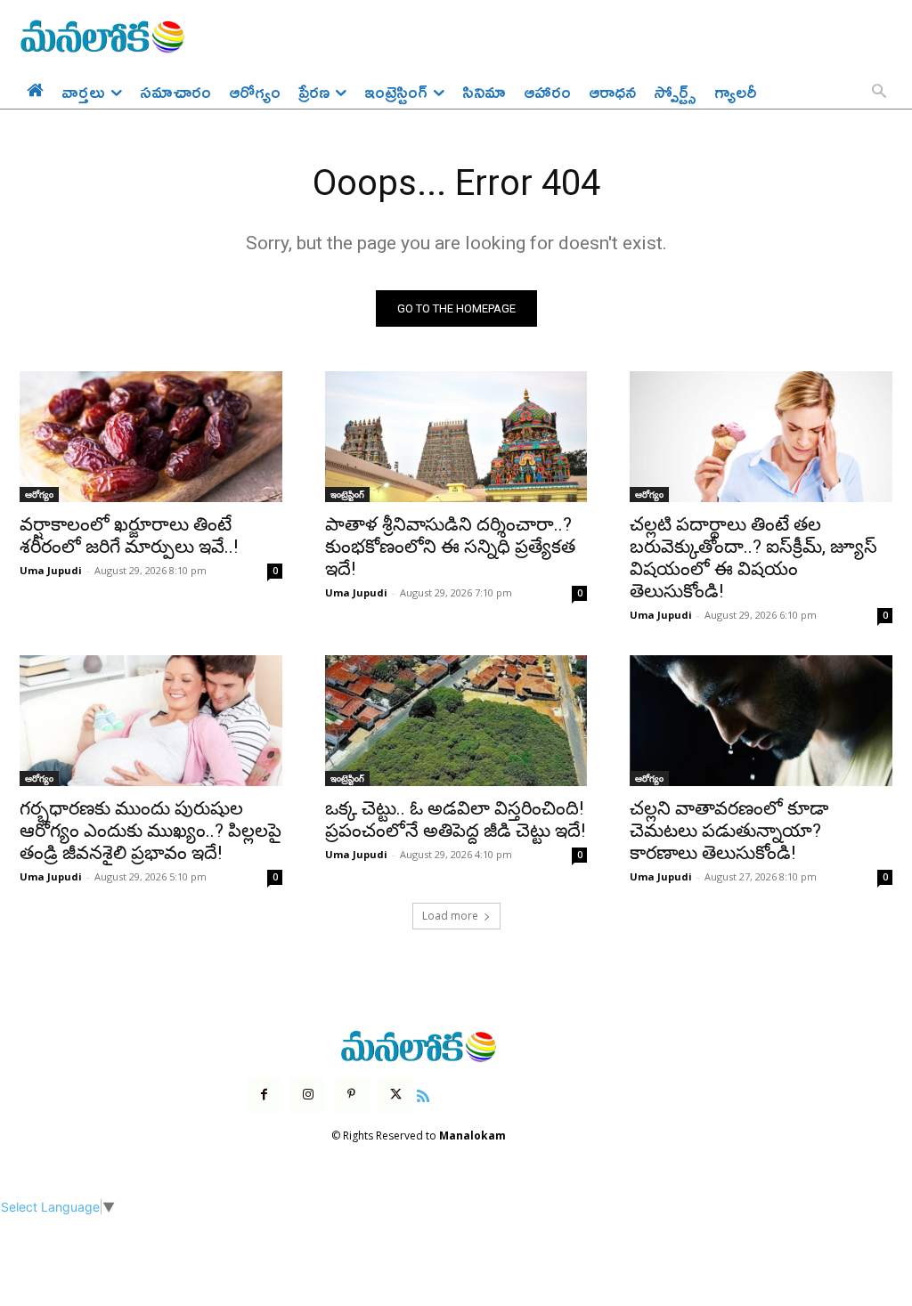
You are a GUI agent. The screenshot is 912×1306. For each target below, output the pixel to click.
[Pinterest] (351, 1094)
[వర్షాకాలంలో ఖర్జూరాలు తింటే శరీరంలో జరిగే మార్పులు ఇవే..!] (151, 436)
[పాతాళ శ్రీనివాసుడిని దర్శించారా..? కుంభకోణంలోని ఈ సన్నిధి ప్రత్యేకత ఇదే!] (456, 436)
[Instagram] (307, 1094)
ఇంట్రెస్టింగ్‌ (347, 494)
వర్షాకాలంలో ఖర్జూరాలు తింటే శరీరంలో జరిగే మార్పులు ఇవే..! (129, 535)
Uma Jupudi (51, 570)
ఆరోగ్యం (39, 494)
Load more (450, 915)
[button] (879, 92)
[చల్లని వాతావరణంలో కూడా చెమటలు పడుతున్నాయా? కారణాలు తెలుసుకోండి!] (761, 720)
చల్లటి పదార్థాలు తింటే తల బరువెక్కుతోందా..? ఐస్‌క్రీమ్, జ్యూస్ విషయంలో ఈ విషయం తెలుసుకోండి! (753, 558)
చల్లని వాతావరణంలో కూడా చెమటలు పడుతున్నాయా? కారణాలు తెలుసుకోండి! (729, 831)
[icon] (423, 1093)
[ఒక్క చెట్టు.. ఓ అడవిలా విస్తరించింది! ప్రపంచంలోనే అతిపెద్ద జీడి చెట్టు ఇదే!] (456, 720)
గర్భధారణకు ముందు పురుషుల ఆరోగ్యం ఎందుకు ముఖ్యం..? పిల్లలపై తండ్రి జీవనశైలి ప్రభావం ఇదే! (150, 831)
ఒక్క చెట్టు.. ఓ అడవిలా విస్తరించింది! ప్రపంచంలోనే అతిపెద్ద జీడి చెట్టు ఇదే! (455, 819)
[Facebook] (264, 1094)
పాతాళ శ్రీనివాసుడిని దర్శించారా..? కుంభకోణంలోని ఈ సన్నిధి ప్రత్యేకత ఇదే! (450, 547)
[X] (396, 1094)
